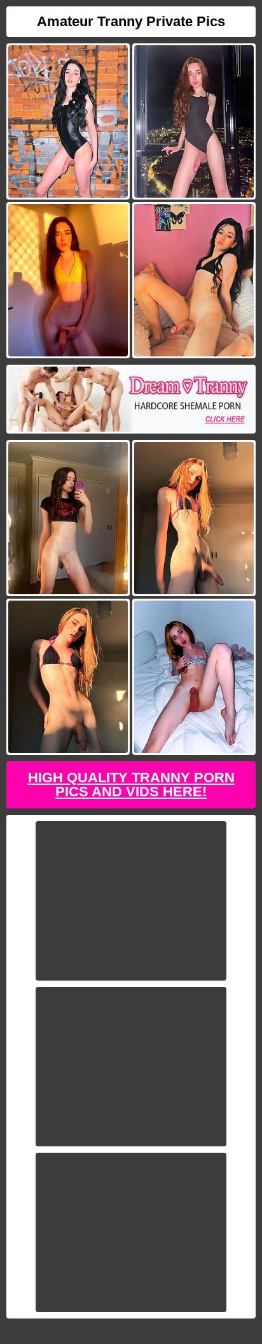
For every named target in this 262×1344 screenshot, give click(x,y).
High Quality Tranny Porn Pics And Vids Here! (131, 785)
